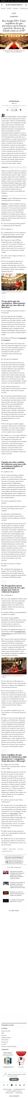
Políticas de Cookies (9, 1092)
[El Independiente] (14, 5)
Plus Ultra (3, 1035)
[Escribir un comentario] (20, 110)
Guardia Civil (4, 1042)
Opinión (3, 8)
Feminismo (4, 849)
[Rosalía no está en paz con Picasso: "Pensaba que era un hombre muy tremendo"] (6, 893)
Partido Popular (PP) (7, 851)
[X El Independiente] (4, 1085)
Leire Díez (3, 1044)
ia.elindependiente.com (8, 1067)
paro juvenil (13, 813)
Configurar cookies (19, 1092)
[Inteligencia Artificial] (8, 1064)
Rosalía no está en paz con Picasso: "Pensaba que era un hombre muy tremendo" (17, 893)
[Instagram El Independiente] (16, 1085)
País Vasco (20, 849)
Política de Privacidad (7, 1089)
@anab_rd (14, 103)
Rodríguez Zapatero (6, 1037)
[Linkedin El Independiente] (20, 1085)
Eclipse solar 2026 (5, 1031)
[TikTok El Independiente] (24, 1085)
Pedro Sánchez (5, 1039)
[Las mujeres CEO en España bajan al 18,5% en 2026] (6, 901)
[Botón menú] (2, 5)
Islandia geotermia (18, 1)
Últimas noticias (11, 1)
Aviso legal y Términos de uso (19, 1089)
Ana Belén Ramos (14, 101)
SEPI (2, 1033)
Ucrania (24, 1)
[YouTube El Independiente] (12, 1085)
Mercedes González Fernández (8, 1046)
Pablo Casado (12, 849)
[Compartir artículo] (7, 110)
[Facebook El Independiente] (7, 1085)
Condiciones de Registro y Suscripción (14, 1091)
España (9, 8)
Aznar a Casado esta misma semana (11, 236)
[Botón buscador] (26, 5)
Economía (15, 8)
